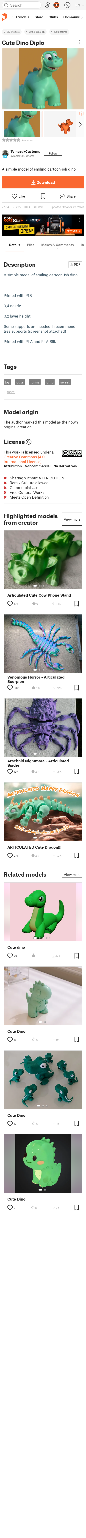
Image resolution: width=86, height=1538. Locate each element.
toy (7, 382)
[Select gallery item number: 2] (40, 586)
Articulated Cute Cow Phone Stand (39, 595)
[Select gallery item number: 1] (35, 586)
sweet (64, 382)
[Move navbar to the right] (81, 17)
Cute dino (16, 947)
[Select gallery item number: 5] (50, 586)
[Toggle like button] (10, 603)
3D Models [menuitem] (20, 17)
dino (50, 382)
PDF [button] (77, 264)
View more (72, 519)
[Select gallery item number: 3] (43, 586)
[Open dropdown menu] (79, 42)
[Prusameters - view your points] (56, 5)
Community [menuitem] (72, 17)
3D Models (13, 31)
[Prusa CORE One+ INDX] (43, 225)
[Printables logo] (4, 17)
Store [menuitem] (39, 17)
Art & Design (37, 31)
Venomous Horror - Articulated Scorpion (35, 679)
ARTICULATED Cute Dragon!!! (34, 847)
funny (35, 382)
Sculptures (60, 31)
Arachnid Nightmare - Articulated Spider (38, 763)
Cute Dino (16, 1031)
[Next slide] (80, 124)
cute (20, 382)
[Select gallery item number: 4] (47, 586)
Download (45, 182)
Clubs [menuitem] (53, 17)
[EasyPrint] (47, 5)
